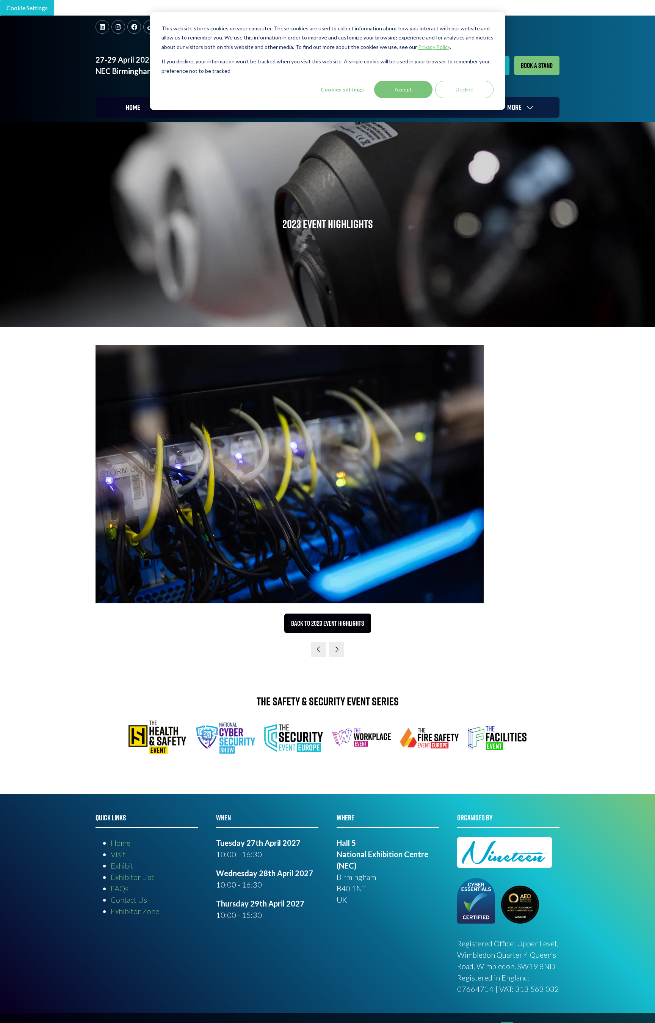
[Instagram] (118, 27)
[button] (536, 65)
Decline (464, 89)
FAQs (119, 888)
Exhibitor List (132, 876)
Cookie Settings (27, 7)
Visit (118, 854)
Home (133, 107)
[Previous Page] (318, 649)
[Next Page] (336, 649)
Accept (403, 89)
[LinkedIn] (102, 27)
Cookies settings (342, 89)
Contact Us (129, 899)
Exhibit (122, 865)
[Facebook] (134, 27)
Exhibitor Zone (135, 911)
